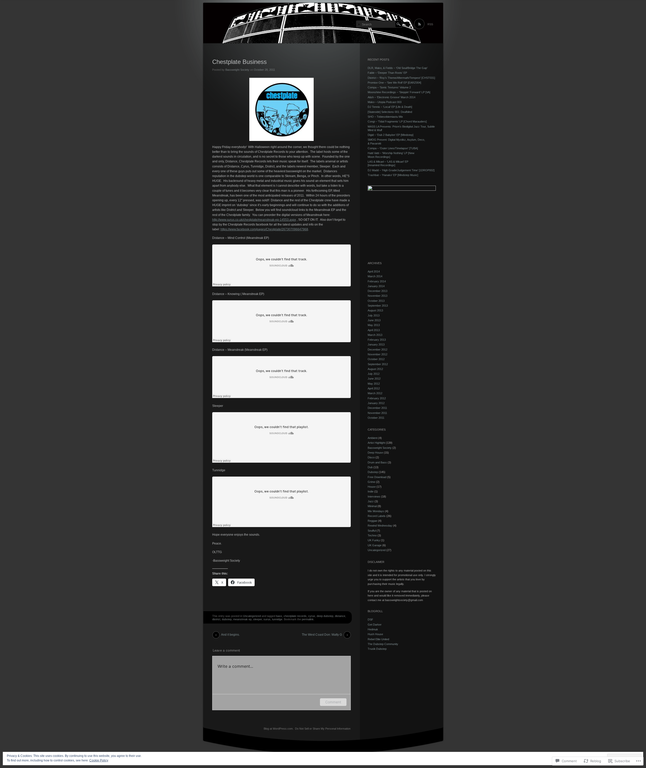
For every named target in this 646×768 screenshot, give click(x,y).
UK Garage (375, 545)
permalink (308, 619)
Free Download (377, 477)
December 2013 (377, 290)
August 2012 (375, 368)
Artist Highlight (376, 442)
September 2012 (378, 364)
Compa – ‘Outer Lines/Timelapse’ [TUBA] (393, 148)
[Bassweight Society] (323, 23)
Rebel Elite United (378, 639)
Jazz (371, 501)
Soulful (372, 530)
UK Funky (374, 540)
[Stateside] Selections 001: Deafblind (390, 111)
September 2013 (378, 305)
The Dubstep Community (383, 644)
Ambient (373, 437)
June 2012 (374, 378)
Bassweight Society (237, 69)
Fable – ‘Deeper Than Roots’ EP (387, 72)
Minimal (372, 506)
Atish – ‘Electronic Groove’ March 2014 (391, 97)
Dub (370, 467)
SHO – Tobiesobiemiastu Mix (385, 116)
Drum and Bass (377, 462)
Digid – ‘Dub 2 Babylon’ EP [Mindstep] (390, 134)
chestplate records (295, 615)
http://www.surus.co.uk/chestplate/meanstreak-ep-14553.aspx (254, 219)
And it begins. (230, 634)
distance (340, 615)
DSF (370, 619)
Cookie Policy (98, 760)
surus (267, 619)
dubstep (227, 619)
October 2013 (376, 300)
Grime (371, 481)
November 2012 (377, 354)
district (216, 619)
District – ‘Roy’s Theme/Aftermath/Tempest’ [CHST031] (401, 77)
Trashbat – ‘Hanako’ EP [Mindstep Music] (393, 175)
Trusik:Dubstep (377, 648)
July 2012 (374, 373)
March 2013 (375, 334)
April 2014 (374, 271)
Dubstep (373, 472)
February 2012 (377, 398)
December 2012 (377, 349)
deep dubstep (325, 615)
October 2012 (376, 359)
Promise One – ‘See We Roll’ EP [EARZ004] (394, 82)
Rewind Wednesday (380, 525)
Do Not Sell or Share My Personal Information (323, 728)
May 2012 (374, 383)
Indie (370, 491)
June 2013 (374, 320)
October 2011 (376, 417)
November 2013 (377, 295)
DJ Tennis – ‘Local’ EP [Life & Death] (390, 106)
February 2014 (377, 281)
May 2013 (374, 325)
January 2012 (376, 403)
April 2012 (374, 388)
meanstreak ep (242, 619)
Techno (372, 535)
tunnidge (277, 619)
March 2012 (375, 393)
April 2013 (374, 330)
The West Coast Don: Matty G (322, 634)
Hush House (375, 634)
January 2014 (376, 286)
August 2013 (375, 310)
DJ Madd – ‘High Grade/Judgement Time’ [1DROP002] (401, 170)
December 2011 (377, 407)
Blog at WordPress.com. (278, 728)
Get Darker (375, 624)
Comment (333, 702)
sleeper (257, 619)
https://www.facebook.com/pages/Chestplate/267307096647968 (264, 229)
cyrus (311, 615)
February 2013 (377, 339)
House (372, 486)
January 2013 (376, 344)
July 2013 (374, 315)
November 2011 (377, 412)
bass (279, 615)
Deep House (375, 452)
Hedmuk (373, 629)
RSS (430, 24)
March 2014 (375, 276)
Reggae (372, 520)
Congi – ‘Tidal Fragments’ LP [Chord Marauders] (397, 121)
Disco (371, 457)
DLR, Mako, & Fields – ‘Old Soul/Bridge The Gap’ (397, 67)
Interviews (374, 496)
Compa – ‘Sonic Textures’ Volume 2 (389, 87)
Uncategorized (252, 615)
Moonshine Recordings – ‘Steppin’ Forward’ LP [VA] (399, 92)
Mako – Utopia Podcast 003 (384, 102)
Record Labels (377, 515)
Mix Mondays (376, 511)
